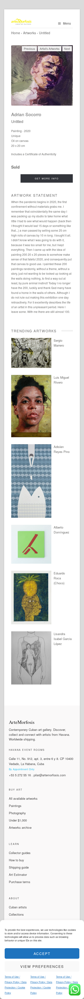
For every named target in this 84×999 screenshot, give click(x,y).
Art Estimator (18, 874)
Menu (67, 23)
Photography (17, 813)
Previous (29, 49)
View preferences (42, 966)
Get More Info (47, 178)
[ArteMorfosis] (42, 22)
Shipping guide (19, 867)
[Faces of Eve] (31, 683)
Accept (42, 953)
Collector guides (20, 853)
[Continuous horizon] (31, 436)
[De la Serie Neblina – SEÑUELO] (31, 516)
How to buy (16, 860)
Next (67, 49)
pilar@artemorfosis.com (50, 775)
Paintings (15, 805)
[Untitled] (42, 75)
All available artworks (23, 798)
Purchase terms (19, 882)
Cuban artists (18, 907)
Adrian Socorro (26, 114)
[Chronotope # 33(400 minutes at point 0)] (31, 367)
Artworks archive (20, 827)
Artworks (29, 32)
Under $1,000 (18, 820)
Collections (16, 914)
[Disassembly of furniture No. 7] (31, 562)
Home (15, 32)
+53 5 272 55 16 (20, 775)
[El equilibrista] (31, 623)
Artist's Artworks (50, 49)
